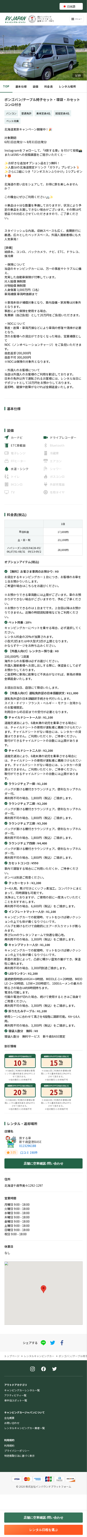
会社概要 (9, 1418)
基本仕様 (21, 86)
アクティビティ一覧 (15, 1395)
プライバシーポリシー (17, 1450)
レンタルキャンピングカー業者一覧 (24, 1428)
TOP (6, 86)
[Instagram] (32, 1369)
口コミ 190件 (29, 1152)
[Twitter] (54, 1369)
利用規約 (9, 1445)
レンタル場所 (67, 86)
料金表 (48, 86)
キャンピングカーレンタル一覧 (22, 1390)
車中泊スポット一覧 (15, 1400)
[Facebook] (43, 1369)
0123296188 (27, 1146)
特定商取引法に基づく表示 (19, 1455)
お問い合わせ (11, 1423)
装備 (35, 86)
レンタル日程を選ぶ (43, 1530)
